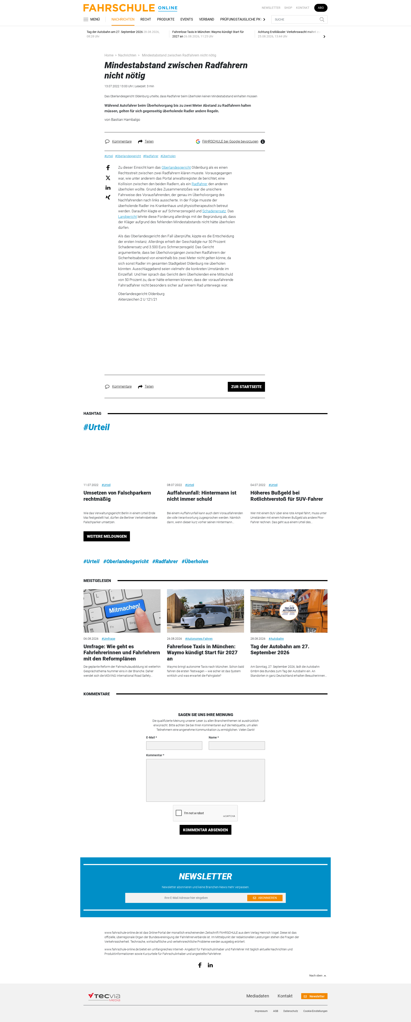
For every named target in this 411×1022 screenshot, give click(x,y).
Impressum (261, 1011)
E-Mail (150, 737)
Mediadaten (257, 995)
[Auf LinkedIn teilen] (108, 187)
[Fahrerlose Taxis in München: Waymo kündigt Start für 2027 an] (205, 611)
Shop (288, 7)
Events (186, 19)
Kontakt (302, 7)
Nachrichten (123, 19)
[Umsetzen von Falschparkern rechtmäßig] (122, 457)
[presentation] (324, 36)
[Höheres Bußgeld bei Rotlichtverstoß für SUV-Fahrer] (289, 457)
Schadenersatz (214, 211)
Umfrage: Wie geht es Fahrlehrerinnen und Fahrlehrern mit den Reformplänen (121, 653)
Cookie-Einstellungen (315, 1011)
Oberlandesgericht (176, 167)
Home (108, 55)
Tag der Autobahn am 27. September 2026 (279, 650)
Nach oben (315, 975)
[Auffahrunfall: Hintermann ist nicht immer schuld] (205, 457)
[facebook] (199, 965)
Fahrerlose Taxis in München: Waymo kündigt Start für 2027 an (202, 653)
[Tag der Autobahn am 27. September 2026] (289, 611)
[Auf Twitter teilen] (108, 177)
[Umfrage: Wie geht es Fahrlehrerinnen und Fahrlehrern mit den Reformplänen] (122, 611)
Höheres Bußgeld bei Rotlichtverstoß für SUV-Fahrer (286, 496)
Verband (206, 19)
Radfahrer (199, 184)
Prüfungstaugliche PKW (242, 19)
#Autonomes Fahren (199, 638)
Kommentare (122, 141)
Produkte (165, 19)
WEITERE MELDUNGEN (107, 536)
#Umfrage (108, 638)
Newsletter (271, 7)
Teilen (149, 141)
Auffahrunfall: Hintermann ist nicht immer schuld (201, 496)
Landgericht (127, 216)
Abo (321, 7)
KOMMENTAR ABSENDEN (205, 830)
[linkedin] (210, 964)
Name (213, 737)
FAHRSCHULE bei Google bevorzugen (230, 141)
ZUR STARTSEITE (246, 386)
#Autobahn (276, 638)
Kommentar (154, 755)
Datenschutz (290, 1011)
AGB (275, 1011)
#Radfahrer (165, 561)
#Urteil (96, 427)
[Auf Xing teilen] (108, 197)
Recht (145, 19)
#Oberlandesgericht (126, 561)
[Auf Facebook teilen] (108, 167)
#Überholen (195, 561)
